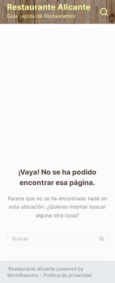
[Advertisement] (57, 90)
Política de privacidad (67, 275)
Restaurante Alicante (49, 7)
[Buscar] (104, 12)
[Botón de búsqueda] (101, 238)
